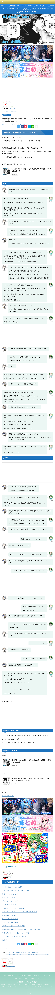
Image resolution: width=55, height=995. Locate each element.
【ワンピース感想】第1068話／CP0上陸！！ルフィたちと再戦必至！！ (23, 952)
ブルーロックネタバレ (37, 975)
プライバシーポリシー (40, 976)
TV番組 (4, 940)
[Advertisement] (27, 90)
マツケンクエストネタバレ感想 (12, 887)
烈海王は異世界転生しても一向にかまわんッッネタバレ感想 (21, 929)
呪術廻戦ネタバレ (8, 796)
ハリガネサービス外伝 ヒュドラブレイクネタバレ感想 (19, 912)
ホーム (5, 975)
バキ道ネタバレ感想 (8, 897)
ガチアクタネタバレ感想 (10, 922)
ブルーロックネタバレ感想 (10, 901)
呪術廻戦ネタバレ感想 (9, 915)
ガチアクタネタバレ (47, 975)
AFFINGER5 (43, 993)
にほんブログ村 (12, 108)
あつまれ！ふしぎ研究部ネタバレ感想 (14, 936)
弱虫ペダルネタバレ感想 (10, 905)
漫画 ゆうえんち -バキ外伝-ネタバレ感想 (15, 933)
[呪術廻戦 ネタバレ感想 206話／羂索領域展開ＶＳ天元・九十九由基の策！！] (29, 126)
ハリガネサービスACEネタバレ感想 (13, 908)
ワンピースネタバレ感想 (10, 919)
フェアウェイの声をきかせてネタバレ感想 (15, 890)
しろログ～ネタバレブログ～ (27, 12)
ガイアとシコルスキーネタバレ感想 (13, 926)
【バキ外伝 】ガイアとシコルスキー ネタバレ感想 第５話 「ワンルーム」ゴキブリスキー (27, 954)
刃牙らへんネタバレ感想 (10, 894)
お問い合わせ (38, 978)
